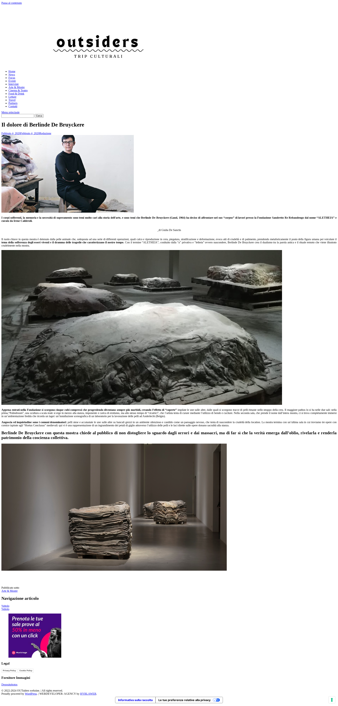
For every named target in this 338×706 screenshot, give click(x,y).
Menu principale (10, 112)
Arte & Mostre (16, 87)
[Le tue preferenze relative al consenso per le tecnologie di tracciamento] (331, 699)
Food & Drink (16, 93)
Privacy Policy (9, 670)
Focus (11, 77)
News (11, 74)
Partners (12, 103)
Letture (12, 96)
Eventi (12, 80)
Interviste (13, 84)
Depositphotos (9, 684)
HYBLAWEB (88, 693)
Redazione (45, 133)
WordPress (31, 693)
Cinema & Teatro (18, 90)
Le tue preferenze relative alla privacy (184, 700)
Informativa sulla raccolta (135, 700)
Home (11, 71)
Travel (11, 99)
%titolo (5, 605)
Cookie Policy (25, 670)
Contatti (12, 106)
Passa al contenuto (11, 2)
